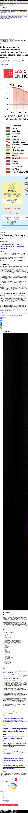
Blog (1, 18)
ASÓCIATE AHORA (11, 3)
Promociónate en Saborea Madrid (15, 17)
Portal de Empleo (11, 16)
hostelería (2, 315)
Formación (16, 15)
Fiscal (1, 11)
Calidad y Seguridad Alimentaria (7, 15)
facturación (10, 313)
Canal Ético (5, 801)
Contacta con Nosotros (5, 804)
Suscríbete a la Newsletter (9, 805)
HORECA (25, 313)
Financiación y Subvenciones (12, 11)
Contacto (4, 18)
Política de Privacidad (4, 807)
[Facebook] (14, 319)
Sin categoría (11, 39)
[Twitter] (14, 321)
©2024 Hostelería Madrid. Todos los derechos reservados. (14, 811)
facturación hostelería (17, 313)
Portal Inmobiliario (19, 16)
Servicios (5, 8)
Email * (4, 668)
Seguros (21, 11)
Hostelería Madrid (4, 39)
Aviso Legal (17, 671)
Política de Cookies (4, 809)
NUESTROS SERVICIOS (10, 0)
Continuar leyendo (4, 64)
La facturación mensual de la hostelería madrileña (12, 246)
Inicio (1, 8)
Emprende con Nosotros (5, 10)
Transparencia (6, 800)
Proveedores (21, 15)
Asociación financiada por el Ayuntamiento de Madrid (4, 811)
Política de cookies (12, 672)
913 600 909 (2, 317)
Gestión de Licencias (15, 10)
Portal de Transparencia (8, 12)
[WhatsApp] (14, 328)
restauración (19, 315)
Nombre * (5, 666)
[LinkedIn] (14, 326)
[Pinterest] (14, 324)
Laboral (4, 11)
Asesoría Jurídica (23, 10)
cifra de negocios (3, 313)
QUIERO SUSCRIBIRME (9, 632)
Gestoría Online (3, 7)
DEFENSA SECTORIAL (9, 2)
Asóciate (8, 18)
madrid (14, 315)
